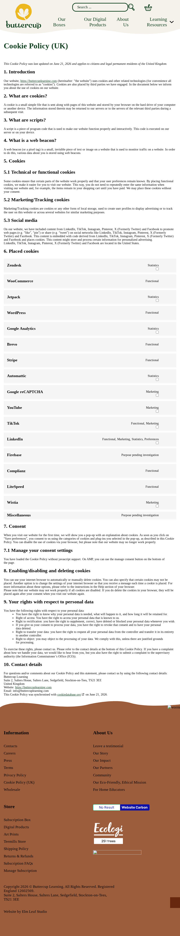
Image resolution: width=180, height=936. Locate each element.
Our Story (100, 753)
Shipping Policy (16, 849)
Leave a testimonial (108, 746)
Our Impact (102, 760)
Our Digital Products (95, 21)
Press (8, 760)
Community (102, 775)
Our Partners (103, 768)
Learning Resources (157, 21)
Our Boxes (59, 21)
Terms (8, 768)
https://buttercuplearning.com (38, 81)
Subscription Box (17, 820)
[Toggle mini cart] (148, 7)
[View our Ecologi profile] (108, 833)
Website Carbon (135, 807)
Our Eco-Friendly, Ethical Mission (119, 782)
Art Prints (11, 834)
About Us (123, 21)
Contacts (10, 746)
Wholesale (12, 790)
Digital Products (16, 827)
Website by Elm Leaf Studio (25, 912)
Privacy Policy (15, 775)
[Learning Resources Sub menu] (171, 21)
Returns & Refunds (18, 856)
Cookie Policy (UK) (19, 782)
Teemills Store (15, 841)
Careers (10, 753)
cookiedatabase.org (69, 694)
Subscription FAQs (18, 863)
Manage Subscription (20, 871)
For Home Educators (109, 790)
